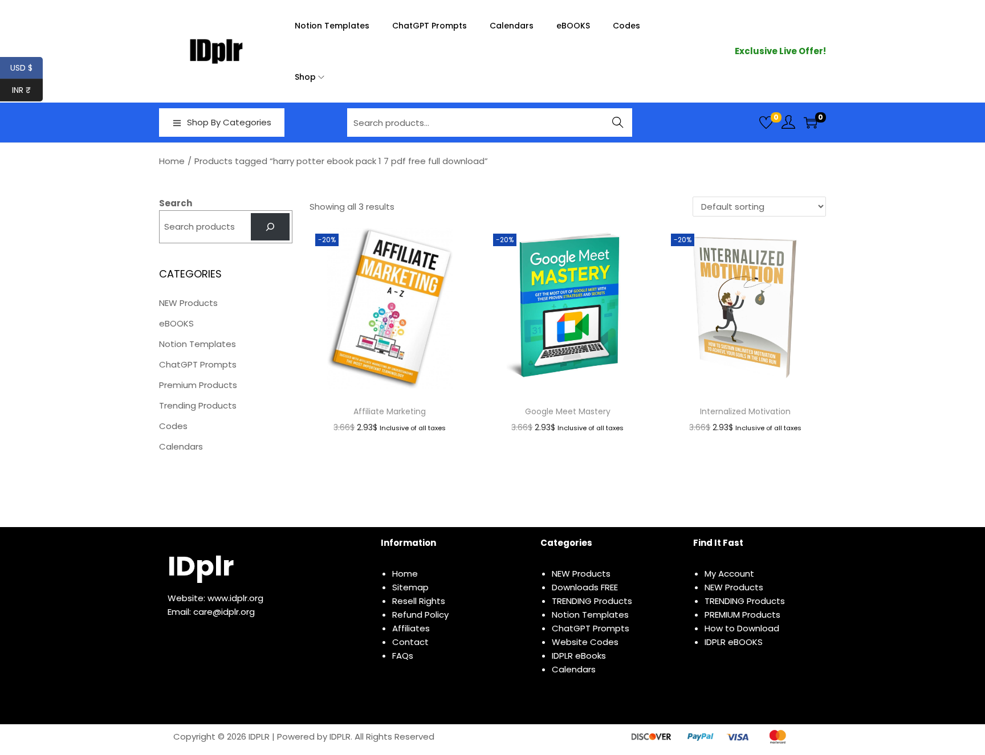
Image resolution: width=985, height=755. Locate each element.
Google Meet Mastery (567, 411)
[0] (766, 122)
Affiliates (411, 628)
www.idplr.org (235, 598)
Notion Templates (197, 344)
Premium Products (198, 385)
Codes (173, 426)
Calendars (181, 446)
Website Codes (585, 642)
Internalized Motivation (745, 411)
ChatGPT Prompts (198, 364)
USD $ (26, 68)
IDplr (201, 566)
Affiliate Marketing (389, 411)
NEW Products (188, 303)
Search (618, 122)
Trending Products (198, 405)
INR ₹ (27, 90)
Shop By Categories (229, 122)
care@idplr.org (224, 612)
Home (172, 161)
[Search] (270, 226)
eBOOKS (176, 323)
